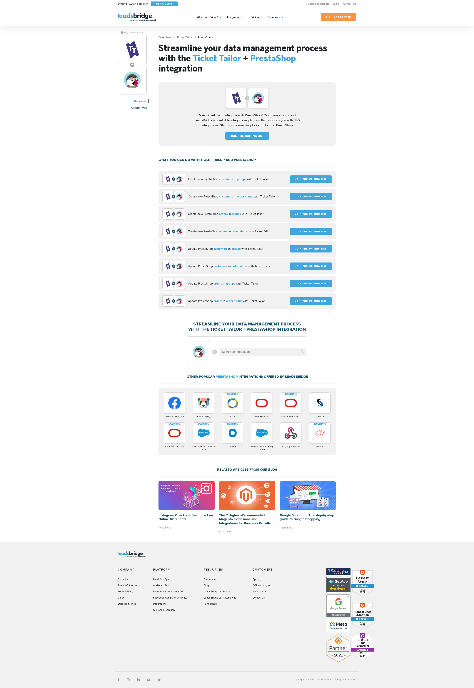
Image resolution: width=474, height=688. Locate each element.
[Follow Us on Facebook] (119, 680)
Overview (140, 101)
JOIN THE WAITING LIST (247, 136)
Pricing (255, 17)
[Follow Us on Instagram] (128, 680)
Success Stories (127, 604)
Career (122, 598)
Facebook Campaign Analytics (170, 598)
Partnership (210, 604)
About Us (123, 579)
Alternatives (139, 108)
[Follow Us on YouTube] (148, 680)
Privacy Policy (125, 592)
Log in (336, 4)
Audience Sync (161, 585)
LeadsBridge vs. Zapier (217, 592)
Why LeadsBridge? (207, 17)
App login (258, 579)
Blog (206, 585)
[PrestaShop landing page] (132, 80)
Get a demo (210, 579)
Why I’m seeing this (133, 32)
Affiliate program (262, 585)
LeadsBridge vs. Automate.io (220, 598)
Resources (274, 17)
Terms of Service (127, 585)
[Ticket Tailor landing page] (132, 49)
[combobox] (263, 352)
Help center (259, 592)
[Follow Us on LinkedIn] (138, 680)
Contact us (259, 598)
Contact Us (349, 4)
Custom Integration (164, 610)
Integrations (234, 17)
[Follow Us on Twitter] (159, 680)
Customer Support (318, 4)
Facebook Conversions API (168, 592)
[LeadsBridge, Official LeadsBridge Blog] (137, 17)
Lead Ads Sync (161, 579)
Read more (164, 528)
